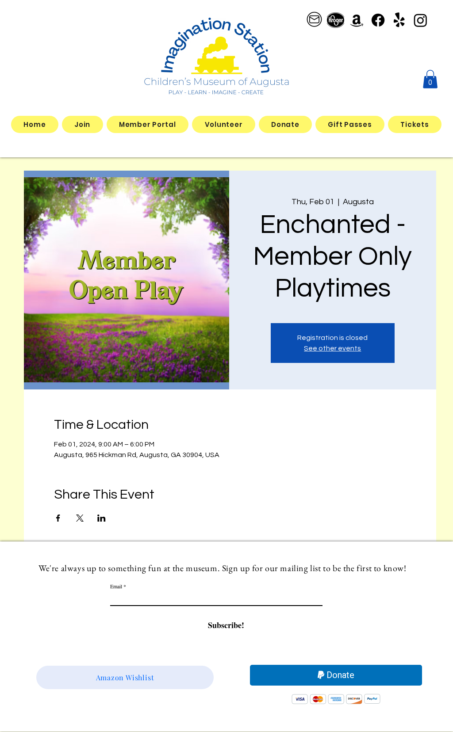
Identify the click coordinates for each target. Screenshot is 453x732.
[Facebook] (378, 20)
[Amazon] (356, 20)
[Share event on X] (80, 518)
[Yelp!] (399, 20)
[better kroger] (335, 20)
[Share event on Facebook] (58, 518)
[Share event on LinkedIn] (101, 518)
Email (116, 586)
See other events (332, 348)
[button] (430, 79)
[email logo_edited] (314, 20)
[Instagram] (420, 20)
